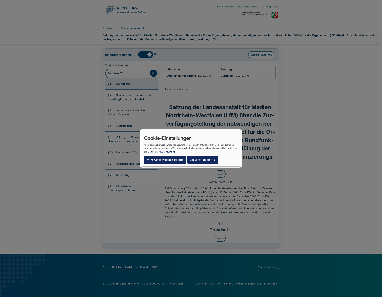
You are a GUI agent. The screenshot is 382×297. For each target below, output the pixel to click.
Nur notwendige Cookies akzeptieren (165, 159)
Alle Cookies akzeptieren (202, 159)
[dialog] (191, 148)
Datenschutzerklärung (161, 151)
